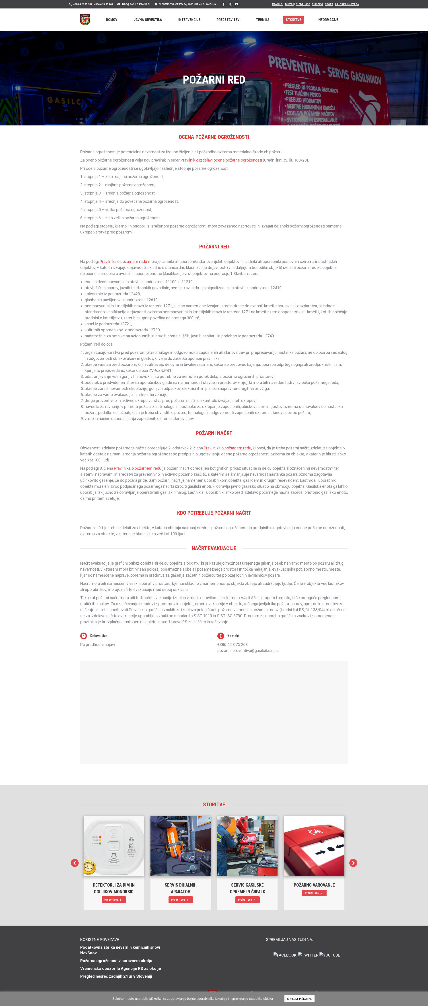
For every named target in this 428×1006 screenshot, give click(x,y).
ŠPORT (329, 4)
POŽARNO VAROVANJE (314, 885)
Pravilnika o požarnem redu (123, 261)
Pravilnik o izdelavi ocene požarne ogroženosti (221, 160)
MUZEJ (289, 4)
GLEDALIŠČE (303, 4)
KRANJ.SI (277, 4)
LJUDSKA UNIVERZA (347, 4)
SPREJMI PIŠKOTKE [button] (299, 998)
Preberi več (111, 899)
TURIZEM (317, 4)
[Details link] (114, 846)
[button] (75, 863)
